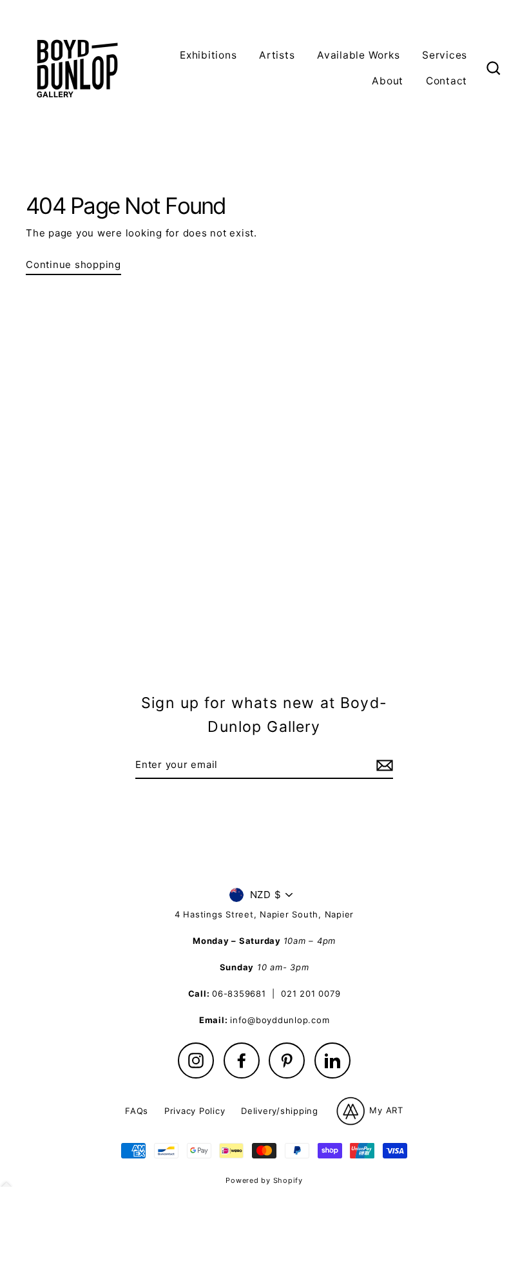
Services (444, 55)
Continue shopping (73, 264)
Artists (276, 55)
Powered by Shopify (264, 1180)
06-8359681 (239, 993)
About (387, 81)
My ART (385, 1110)
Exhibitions (208, 55)
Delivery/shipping (279, 1111)
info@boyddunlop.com (279, 1020)
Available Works (358, 55)
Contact (446, 81)
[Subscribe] (382, 765)
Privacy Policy (195, 1111)
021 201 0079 (310, 993)
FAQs (136, 1111)
